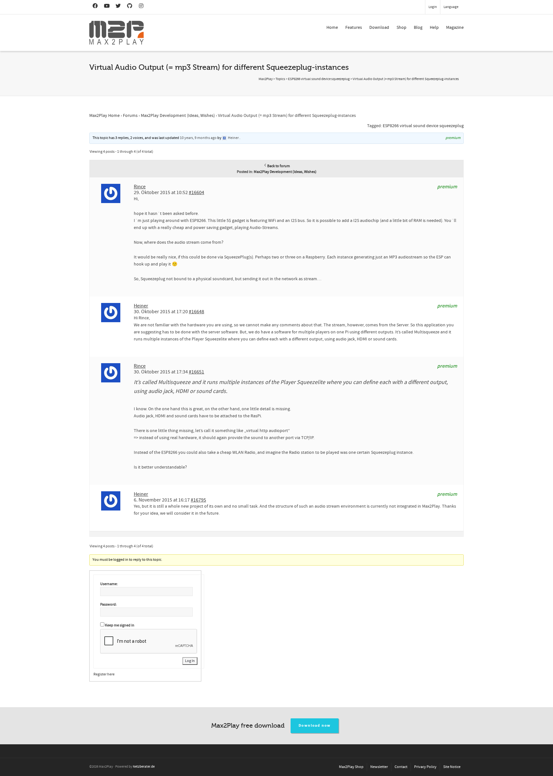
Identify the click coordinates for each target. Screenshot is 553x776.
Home (332, 27)
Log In (190, 660)
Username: (109, 584)
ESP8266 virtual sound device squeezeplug (423, 126)
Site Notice (452, 766)
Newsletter (379, 766)
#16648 (196, 311)
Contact (401, 766)
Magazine (455, 27)
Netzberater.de (144, 766)
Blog (418, 27)
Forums (130, 115)
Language (451, 7)
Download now (315, 725)
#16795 (198, 500)
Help (434, 27)
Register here (104, 674)
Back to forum (278, 166)
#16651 (196, 372)
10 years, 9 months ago (198, 137)
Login (433, 7)
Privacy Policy (425, 766)
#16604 (196, 192)
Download (379, 27)
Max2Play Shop (351, 766)
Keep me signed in (119, 625)
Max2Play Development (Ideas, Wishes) (178, 115)
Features (353, 27)
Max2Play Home (104, 115)
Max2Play (266, 79)
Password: (108, 604)
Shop (401, 27)
